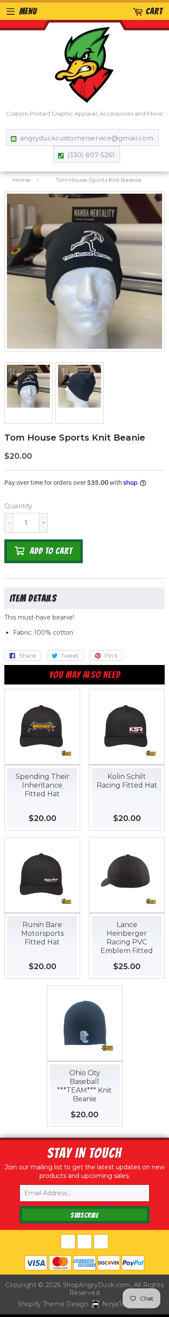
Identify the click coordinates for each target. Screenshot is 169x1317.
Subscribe (84, 1215)
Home (21, 179)
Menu (28, 11)
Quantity (18, 506)
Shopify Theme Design (53, 1304)
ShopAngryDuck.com (96, 1285)
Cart (154, 11)
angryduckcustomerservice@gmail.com (86, 138)
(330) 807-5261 (91, 155)
